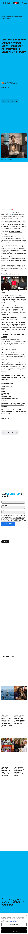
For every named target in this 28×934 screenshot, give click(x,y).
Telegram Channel (6, 386)
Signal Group (5, 393)
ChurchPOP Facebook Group (9, 398)
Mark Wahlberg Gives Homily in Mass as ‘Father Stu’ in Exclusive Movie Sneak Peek (13, 404)
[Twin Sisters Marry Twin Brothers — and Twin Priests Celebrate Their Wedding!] (7, 745)
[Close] (26, 915)
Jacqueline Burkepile (8, 82)
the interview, (6, 245)
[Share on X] (12, 101)
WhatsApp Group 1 (6, 395)
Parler (3, 391)
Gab (2, 389)
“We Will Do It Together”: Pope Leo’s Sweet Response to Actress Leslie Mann (19, 771)
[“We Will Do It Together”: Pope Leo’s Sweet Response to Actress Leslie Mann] (20, 745)
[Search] (23, 3)
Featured (4, 18)
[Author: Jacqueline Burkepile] (2, 83)
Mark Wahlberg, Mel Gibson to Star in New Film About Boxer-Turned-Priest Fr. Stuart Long (14, 411)
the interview (10, 274)
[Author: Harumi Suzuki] (3, 750)
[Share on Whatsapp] (8, 101)
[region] (14, 923)
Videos (8, 18)
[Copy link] (16, 101)
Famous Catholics (18, 16)
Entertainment (10, 16)
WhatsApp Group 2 (6, 396)
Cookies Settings (14, 924)
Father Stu (18, 218)
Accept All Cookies (13, 931)
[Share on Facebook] (3, 101)
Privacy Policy (23, 520)
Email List (4, 400)
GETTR (3, 388)
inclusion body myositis (9, 240)
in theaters (17, 375)
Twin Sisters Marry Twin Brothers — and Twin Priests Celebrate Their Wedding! (6, 771)
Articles (3, 16)
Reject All (14, 928)
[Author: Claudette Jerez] (3, 698)
